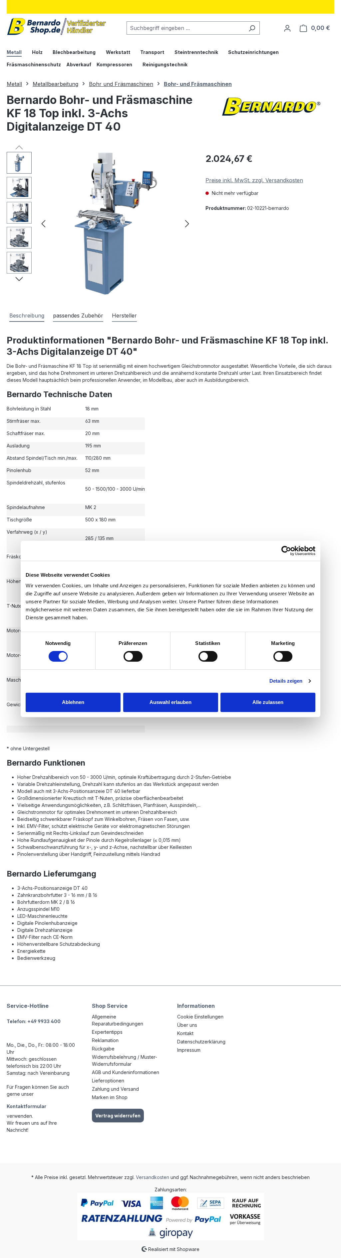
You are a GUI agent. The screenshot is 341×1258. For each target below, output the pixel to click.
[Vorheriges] (43, 224)
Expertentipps (107, 1032)
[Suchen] (252, 28)
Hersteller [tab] (124, 315)
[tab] (26, 316)
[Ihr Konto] (287, 28)
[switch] (133, 656)
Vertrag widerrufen (118, 1115)
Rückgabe (103, 1048)
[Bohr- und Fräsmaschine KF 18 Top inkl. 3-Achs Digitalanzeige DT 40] (115, 223)
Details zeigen (285, 681)
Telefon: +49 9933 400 (34, 1021)
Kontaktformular (26, 1106)
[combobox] (185, 28)
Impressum (188, 1050)
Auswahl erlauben (170, 702)
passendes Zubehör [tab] (78, 315)
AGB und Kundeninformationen (125, 1072)
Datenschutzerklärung (201, 1041)
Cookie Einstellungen (200, 1016)
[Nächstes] (187, 224)
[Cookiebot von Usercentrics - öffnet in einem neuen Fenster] (286, 551)
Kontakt (185, 1033)
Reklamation (105, 1040)
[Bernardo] (271, 106)
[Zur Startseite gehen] (57, 26)
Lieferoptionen (108, 1080)
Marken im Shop (110, 1097)
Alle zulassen (267, 702)
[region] (99, 223)
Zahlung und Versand (115, 1089)
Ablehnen (73, 702)
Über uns (187, 1025)
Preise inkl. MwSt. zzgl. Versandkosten (254, 180)
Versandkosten (152, 1177)
